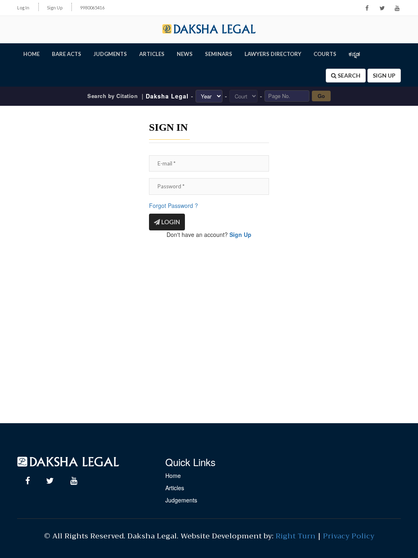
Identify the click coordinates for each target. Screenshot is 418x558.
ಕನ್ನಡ (354, 54)
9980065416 (92, 7)
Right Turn (296, 535)
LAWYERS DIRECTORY (273, 54)
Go (321, 96)
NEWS (185, 54)
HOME (31, 54)
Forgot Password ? (173, 205)
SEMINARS (218, 54)
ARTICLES (152, 54)
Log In (23, 7)
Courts (325, 54)
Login (170, 221)
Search (348, 75)
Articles (174, 488)
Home (173, 475)
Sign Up (54, 7)
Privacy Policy (348, 535)
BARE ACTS (66, 54)
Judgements (181, 500)
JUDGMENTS (110, 54)
